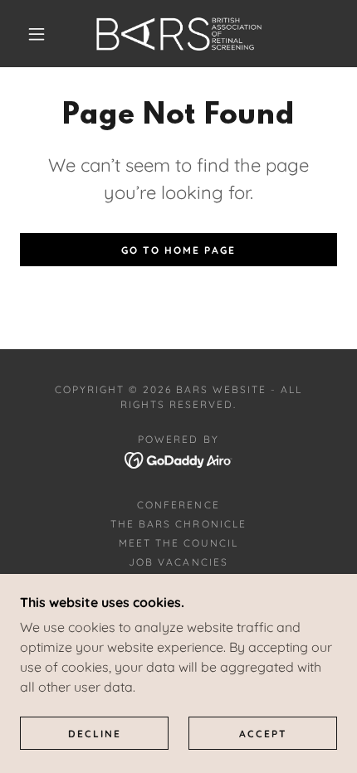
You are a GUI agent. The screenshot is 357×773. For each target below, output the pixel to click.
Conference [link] (178, 504)
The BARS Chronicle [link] (178, 524)
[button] (36, 34)
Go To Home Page (178, 250)
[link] (179, 33)
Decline (94, 733)
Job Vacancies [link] (178, 562)
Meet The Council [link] (178, 543)
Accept (263, 733)
